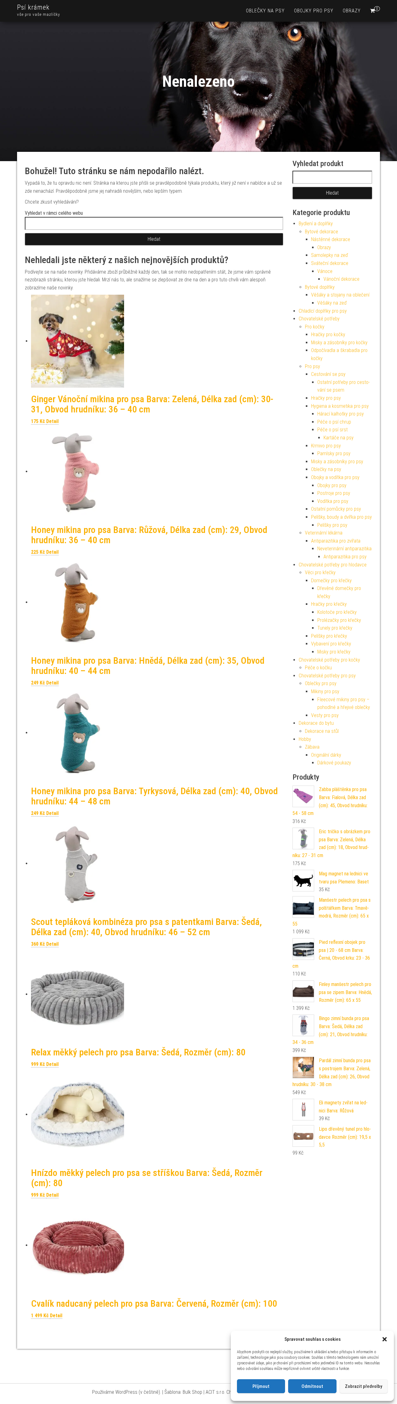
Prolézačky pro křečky (339, 620)
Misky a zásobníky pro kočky (339, 342)
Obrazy (352, 11)
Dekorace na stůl (322, 731)
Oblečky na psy (265, 11)
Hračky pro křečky (329, 604)
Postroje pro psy (333, 493)
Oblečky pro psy (321, 683)
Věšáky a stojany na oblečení (340, 295)
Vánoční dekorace (341, 279)
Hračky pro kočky (328, 334)
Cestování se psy (328, 374)
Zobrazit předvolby (363, 1386)
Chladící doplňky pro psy (323, 311)
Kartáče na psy (338, 438)
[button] (384, 1339)
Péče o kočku (318, 668)
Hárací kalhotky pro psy (340, 414)
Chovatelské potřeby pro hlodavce (333, 565)
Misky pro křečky (333, 652)
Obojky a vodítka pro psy (335, 477)
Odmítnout (312, 1386)
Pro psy (312, 366)
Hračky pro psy (326, 398)
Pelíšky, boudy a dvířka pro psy (341, 517)
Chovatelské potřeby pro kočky (329, 660)
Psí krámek (33, 7)
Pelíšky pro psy (332, 525)
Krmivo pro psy (326, 446)
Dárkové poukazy (334, 763)
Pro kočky (314, 327)
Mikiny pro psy (325, 691)
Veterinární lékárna (323, 533)
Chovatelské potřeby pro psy (327, 676)
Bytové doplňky (320, 287)
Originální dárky (326, 755)
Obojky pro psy (313, 11)
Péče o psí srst (332, 430)
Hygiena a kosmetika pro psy (340, 406)
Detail (52, 421)
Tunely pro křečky (334, 628)
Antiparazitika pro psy (345, 557)
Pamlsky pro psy (333, 453)
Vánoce (324, 271)
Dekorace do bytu (316, 723)
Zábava (312, 747)
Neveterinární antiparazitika (344, 549)
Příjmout (261, 1386)
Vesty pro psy (325, 715)
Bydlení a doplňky (316, 224)
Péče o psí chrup (334, 422)
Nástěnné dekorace (330, 239)
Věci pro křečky (320, 572)
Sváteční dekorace (329, 263)
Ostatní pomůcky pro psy (336, 509)
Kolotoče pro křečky (337, 612)
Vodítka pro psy (332, 501)
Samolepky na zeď (329, 255)
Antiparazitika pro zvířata (335, 541)
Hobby (305, 739)
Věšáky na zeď (332, 303)
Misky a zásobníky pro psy (337, 461)
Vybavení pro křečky (331, 644)
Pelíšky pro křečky (329, 636)
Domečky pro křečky (331, 580)
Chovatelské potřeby (319, 319)
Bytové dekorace (321, 232)
